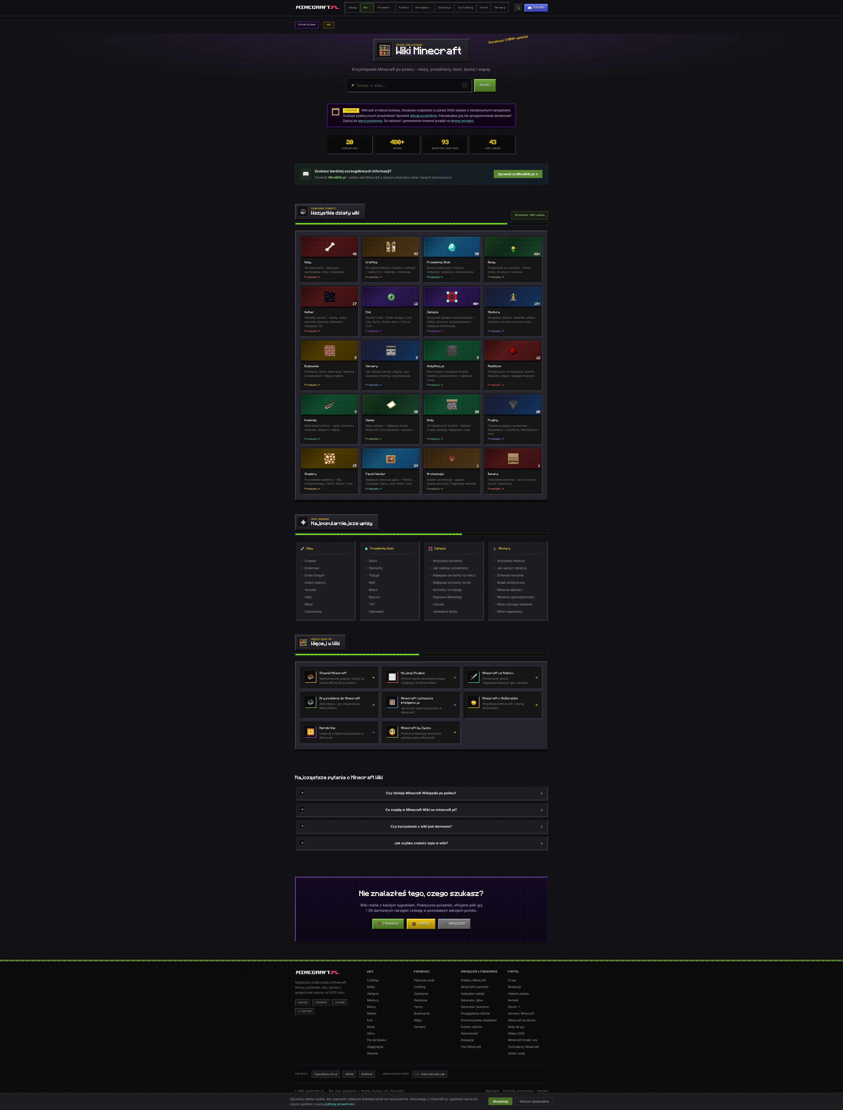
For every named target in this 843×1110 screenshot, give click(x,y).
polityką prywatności (340, 1104)
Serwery (500, 8)
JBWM (349, 1074)
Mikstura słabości (509, 590)
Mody (371, 1027)
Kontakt (513, 1000)
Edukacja (445, 8)
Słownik (372, 1053)
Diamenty (375, 568)
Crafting (372, 980)
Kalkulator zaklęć (473, 993)
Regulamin (492, 1090)
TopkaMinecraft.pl (325, 1074)
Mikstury (373, 1000)
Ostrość (438, 604)
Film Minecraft (471, 1047)
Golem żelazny (315, 582)
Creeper (310, 561)
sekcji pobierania (370, 121)
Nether (371, 1013)
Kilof (372, 582)
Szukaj (485, 85)
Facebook (321, 1003)
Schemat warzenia (510, 575)
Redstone (420, 1000)
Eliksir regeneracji (509, 611)
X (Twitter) (305, 1012)
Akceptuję (500, 1101)
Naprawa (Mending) (447, 597)
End (369, 1020)
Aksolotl (310, 590)
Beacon (374, 597)
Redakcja (514, 987)
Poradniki (383, 8)
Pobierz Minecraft (473, 980)
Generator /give (472, 1000)
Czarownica (313, 611)
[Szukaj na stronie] (519, 8)
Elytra (373, 561)
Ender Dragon (314, 575)
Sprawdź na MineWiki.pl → (518, 174)
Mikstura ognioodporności (515, 597)
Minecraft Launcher (475, 987)
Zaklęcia (373, 993)
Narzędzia (422, 8)
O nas (512, 980)
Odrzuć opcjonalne (534, 1101)
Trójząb (374, 575)
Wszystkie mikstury (511, 561)
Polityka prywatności (518, 1090)
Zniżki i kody (516, 1053)
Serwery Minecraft (521, 1013)
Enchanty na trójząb (447, 590)
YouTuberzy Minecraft (523, 1047)
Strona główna (307, 25)
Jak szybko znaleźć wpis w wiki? (421, 843)
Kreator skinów (471, 1027)
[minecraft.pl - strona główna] (317, 8)
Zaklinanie (421, 993)
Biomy (371, 1007)
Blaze (309, 604)
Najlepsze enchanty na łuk (452, 582)
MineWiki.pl (337, 177)
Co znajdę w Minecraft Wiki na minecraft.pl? (421, 810)
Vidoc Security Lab (433, 1074)
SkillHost (366, 1074)
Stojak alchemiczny (511, 582)
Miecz (373, 590)
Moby (371, 987)
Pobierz (404, 8)
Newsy (353, 8)
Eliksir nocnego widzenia (514, 604)
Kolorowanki (469, 1033)
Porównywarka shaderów (479, 1020)
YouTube (340, 1003)
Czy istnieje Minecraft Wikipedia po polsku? (421, 793)
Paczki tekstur (377, 1040)
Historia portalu (518, 993)
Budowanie (422, 1013)
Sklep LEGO (516, 1033)
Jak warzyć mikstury (512, 568)
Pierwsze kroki (424, 980)
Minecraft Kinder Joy (522, 1040)
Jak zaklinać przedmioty (450, 568)
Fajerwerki (376, 611)
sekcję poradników (423, 115)
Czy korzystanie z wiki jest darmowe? (421, 826)
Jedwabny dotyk (445, 611)
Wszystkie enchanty (447, 561)
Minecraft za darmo (521, 1020)
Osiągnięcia (375, 1047)
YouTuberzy (466, 8)
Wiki (365, 8)
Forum (484, 8)
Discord (303, 1003)
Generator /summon (475, 1007)
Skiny (371, 1033)
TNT (372, 604)
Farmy (418, 1007)
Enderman (312, 568)
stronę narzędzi (462, 121)
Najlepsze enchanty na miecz (454, 575)
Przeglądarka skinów (475, 1013)
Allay (308, 597)
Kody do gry (516, 1027)
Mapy (418, 1020)
